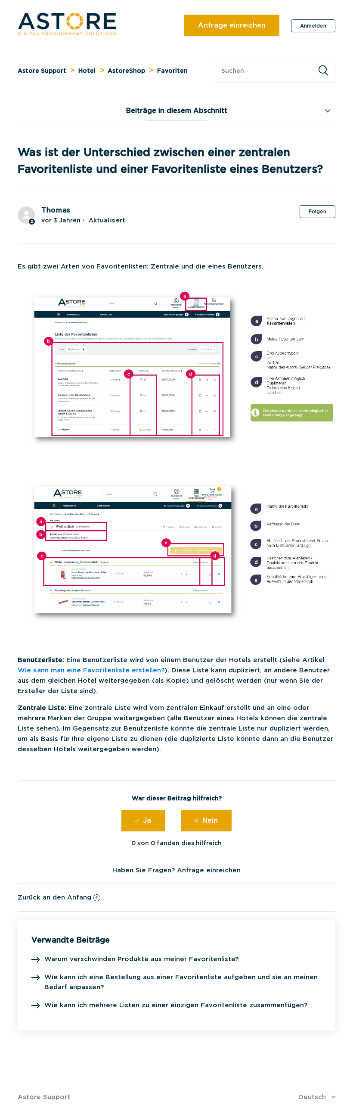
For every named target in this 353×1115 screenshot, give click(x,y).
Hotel (87, 70)
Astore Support (42, 70)
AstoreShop (126, 70)
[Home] (67, 33)
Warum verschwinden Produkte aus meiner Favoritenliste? (141, 959)
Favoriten (172, 70)
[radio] (143, 820)
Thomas (56, 210)
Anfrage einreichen (232, 25)
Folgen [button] (317, 211)
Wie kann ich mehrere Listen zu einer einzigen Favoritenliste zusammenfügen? (175, 1005)
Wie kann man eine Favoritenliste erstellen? (91, 670)
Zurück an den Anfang (54, 897)
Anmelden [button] (313, 25)
